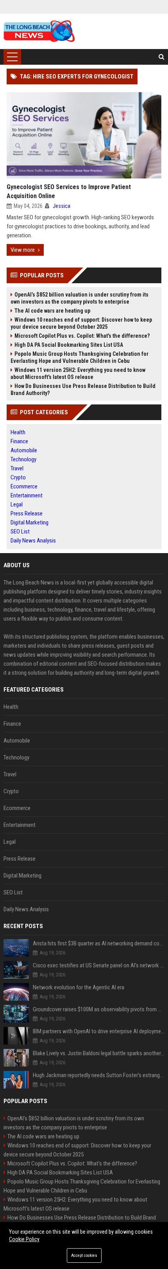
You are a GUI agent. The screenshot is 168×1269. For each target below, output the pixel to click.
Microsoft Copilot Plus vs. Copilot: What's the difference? (82, 336)
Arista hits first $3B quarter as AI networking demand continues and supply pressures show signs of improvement (99, 943)
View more (23, 249)
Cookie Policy (24, 1239)
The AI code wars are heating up (52, 311)
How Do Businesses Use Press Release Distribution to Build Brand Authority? (83, 389)
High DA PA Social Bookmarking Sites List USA (68, 345)
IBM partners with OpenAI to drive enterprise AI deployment (99, 1031)
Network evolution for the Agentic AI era (78, 987)
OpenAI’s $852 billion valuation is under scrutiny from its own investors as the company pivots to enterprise (79, 298)
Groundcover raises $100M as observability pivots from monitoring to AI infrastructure (99, 1009)
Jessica (61, 206)
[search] (161, 57)
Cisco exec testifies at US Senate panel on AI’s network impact (99, 965)
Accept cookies (84, 1255)
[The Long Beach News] (39, 31)
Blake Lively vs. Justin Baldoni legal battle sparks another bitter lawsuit (99, 1053)
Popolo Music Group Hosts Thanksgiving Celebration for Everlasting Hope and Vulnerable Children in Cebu (79, 357)
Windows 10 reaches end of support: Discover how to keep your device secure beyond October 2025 (81, 323)
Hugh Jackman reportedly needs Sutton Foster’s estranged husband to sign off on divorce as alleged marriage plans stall (99, 1075)
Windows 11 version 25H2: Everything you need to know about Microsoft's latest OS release (78, 373)
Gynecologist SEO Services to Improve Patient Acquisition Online (69, 191)
